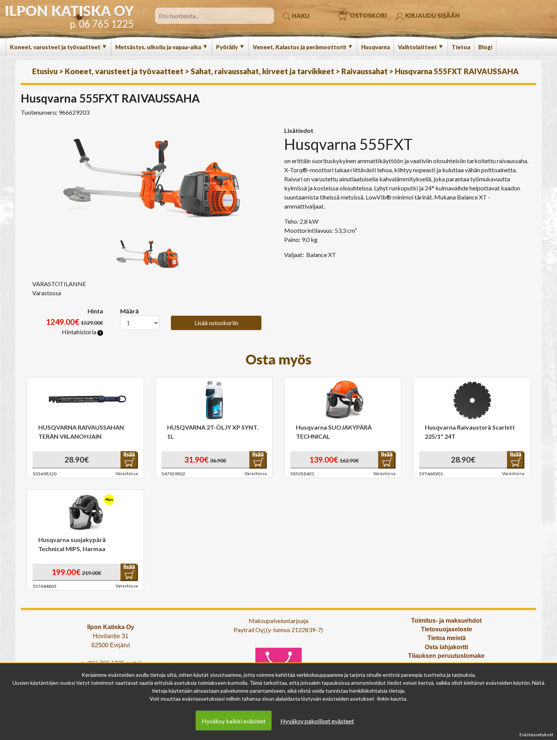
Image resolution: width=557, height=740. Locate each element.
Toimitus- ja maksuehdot (446, 620)
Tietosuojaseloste (446, 629)
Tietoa (461, 47)
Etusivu (45, 71)
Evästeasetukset (536, 734)
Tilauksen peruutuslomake (446, 656)
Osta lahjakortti (446, 647)
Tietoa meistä (446, 638)
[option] (149, 177)
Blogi (485, 47)
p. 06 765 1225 (102, 24)
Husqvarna (375, 47)
